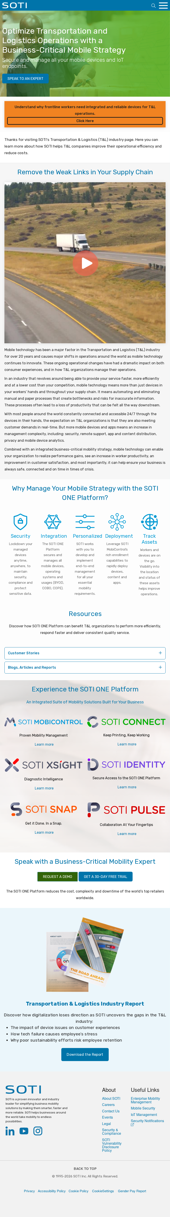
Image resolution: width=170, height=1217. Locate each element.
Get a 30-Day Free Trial (105, 877)
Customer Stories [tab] (23, 653)
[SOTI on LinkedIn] (11, 1132)
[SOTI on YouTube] (24, 1132)
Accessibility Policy (52, 1190)
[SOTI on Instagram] (38, 1132)
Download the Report (85, 1054)
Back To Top (85, 1168)
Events (107, 1117)
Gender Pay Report (130, 1190)
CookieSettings (102, 1190)
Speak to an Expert (25, 79)
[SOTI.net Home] (37, 1089)
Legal (106, 1123)
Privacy (29, 1190)
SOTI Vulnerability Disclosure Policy (112, 1145)
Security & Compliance (111, 1131)
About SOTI (111, 1098)
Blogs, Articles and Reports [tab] (32, 667)
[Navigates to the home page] (14, 7)
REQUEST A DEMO (57, 877)
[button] (153, 6)
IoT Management (144, 1114)
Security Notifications (147, 1121)
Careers (108, 1104)
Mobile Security (143, 1108)
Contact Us (111, 1111)
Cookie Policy (79, 1190)
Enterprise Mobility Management (145, 1100)
